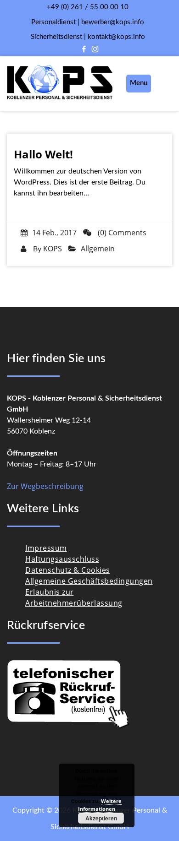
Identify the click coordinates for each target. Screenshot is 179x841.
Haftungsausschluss (62, 559)
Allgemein (98, 249)
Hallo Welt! (43, 154)
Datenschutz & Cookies (67, 570)
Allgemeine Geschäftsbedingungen (89, 581)
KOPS (52, 249)
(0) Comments (121, 233)
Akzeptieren (101, 818)
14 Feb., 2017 (54, 233)
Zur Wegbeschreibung (45, 486)
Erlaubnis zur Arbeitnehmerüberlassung (74, 597)
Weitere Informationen (100, 805)
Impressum (46, 548)
